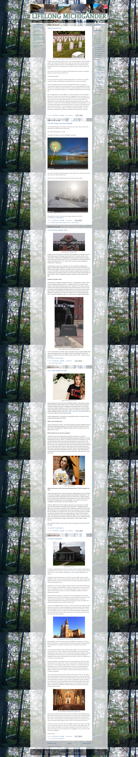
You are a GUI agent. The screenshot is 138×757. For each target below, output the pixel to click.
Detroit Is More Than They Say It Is (38, 43)
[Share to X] (79, 115)
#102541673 (50, 212)
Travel (73, 222)
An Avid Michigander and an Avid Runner (38, 27)
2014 (97, 43)
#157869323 (50, 169)
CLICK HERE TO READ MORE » (56, 217)
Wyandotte (61, 738)
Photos (57, 222)
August (99, 53)
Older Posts (86, 743)
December (100, 45)
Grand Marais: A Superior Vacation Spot (37, 31)
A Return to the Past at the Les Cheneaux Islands (38, 39)
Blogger (78, 753)
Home (35, 21)
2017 (97, 37)
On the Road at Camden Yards (57, 230)
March (99, 87)
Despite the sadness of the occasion (66, 570)
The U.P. (69, 222)
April (98, 85)
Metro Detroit (55, 738)
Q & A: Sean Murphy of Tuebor (57, 370)
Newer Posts (51, 743)
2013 (97, 94)
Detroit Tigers (55, 363)
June (98, 57)
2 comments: (68, 220)
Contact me (71, 21)
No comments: (69, 115)
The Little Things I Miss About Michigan (60, 123)
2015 (97, 41)
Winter (77, 222)
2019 (97, 32)
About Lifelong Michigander (46, 21)
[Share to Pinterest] (82, 115)
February (99, 89)
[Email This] (76, 115)
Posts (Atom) (57, 746)
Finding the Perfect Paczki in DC (38, 46)
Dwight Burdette (76, 639)
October (99, 49)
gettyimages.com (57, 169)
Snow (61, 222)
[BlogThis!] (77, 115)
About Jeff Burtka (60, 21)
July (98, 55)
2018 (97, 34)
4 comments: (68, 736)
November (100, 47)
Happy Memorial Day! (54, 28)
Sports (64, 222)
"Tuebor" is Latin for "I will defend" (76, 411)
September (100, 51)
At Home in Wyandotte (55, 539)
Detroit (53, 222)
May (98, 59)
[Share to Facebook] (80, 115)
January (99, 91)
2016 (97, 39)
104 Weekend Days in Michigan (38, 35)
